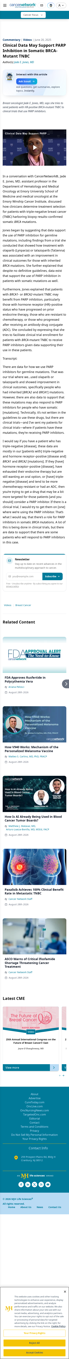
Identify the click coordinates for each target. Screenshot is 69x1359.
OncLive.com (34, 1106)
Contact (35, 1122)
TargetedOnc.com (34, 1114)
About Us (25, 1207)
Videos (7, 605)
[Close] (65, 1291)
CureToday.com (34, 1102)
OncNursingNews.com (34, 1110)
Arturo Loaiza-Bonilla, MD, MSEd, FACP (27, 829)
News (40, 1207)
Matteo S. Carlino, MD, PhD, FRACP (28, 756)
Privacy (34, 1131)
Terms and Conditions (34, 1126)
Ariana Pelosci (16, 686)
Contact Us (54, 1207)
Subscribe (50, 576)
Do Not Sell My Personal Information (34, 1135)
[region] (34, 1323)
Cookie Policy (58, 1326)
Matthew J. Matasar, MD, (22, 826)
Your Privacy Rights (34, 1139)
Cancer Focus (30, 14)
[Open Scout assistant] (51, 5)
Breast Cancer (23, 605)
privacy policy (12, 586)
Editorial (34, 1118)
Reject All (34, 1342)
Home (11, 1207)
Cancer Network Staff (20, 899)
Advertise (35, 1098)
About (34, 1094)
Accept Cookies (34, 1352)
